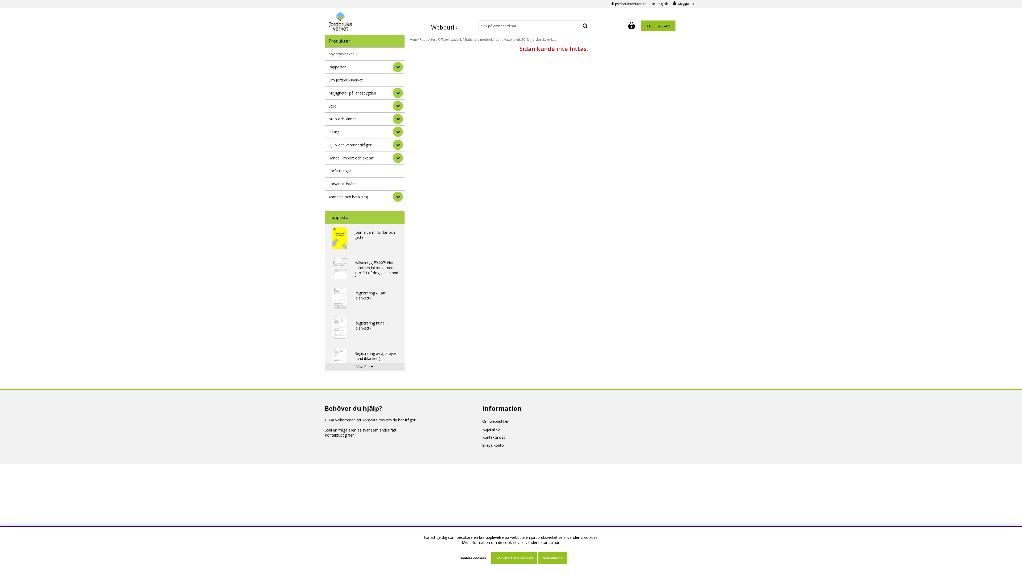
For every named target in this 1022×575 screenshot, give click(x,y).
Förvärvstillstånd (342, 183)
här (556, 542)
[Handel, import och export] (398, 158)
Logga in (686, 3)
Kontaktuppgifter (339, 435)
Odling (333, 131)
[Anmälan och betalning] (398, 196)
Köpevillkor (491, 429)
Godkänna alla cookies (514, 558)
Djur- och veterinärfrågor (350, 144)
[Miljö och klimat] (398, 119)
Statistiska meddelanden (482, 39)
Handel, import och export (351, 158)
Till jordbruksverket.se (627, 3)
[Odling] (398, 131)
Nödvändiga (552, 558)
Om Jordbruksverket (345, 80)
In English (660, 3)
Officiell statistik (450, 39)
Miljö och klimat (342, 118)
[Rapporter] (398, 67)
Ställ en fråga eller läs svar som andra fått (361, 430)
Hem (413, 39)
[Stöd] (398, 106)
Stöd (332, 106)
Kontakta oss (493, 437)
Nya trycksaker (341, 53)
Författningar (339, 170)
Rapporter (337, 66)
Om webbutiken (495, 421)
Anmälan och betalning (348, 196)
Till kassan (658, 25)
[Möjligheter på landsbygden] (398, 93)
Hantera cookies (473, 558)
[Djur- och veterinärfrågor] (398, 144)
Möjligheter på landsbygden (352, 93)
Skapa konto (493, 445)
